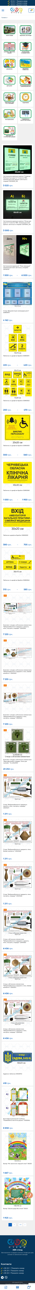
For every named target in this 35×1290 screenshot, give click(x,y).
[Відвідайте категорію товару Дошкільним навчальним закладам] (9, 65)
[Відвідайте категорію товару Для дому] (9, 81)
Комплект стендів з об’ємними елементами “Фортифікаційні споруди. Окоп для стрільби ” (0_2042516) (17, 761)
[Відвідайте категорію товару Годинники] (25, 98)
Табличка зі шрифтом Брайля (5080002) (16, 400)
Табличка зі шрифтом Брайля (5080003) (16, 445)
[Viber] (6, 1277)
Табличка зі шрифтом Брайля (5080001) (16, 356)
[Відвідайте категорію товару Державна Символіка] (25, 65)
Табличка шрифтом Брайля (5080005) (15, 535)
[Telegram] (2, 1277)
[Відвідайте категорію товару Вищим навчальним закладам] (25, 48)
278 (20, 1224)
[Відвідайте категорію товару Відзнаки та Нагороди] (25, 31)
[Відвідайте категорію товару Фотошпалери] (9, 115)
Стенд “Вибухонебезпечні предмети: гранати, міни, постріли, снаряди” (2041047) (15, 806)
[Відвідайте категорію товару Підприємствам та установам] (9, 98)
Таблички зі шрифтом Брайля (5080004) (16, 580)
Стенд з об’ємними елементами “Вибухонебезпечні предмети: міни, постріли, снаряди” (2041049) (15, 1030)
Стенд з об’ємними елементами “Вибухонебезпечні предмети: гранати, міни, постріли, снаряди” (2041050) (16, 940)
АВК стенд (17, 1250)
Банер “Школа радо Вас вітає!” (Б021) (15, 1208)
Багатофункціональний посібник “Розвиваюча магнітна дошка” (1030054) (16, 1119)
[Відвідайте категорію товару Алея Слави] (9, 31)
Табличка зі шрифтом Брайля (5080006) (16, 490)
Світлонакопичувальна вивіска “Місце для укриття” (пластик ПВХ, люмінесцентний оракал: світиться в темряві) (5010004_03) (17, 222)
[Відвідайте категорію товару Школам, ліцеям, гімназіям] (9, 48)
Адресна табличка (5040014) (12, 1074)
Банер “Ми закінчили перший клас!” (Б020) (17, 1163)
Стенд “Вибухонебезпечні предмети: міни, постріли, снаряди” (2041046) (17, 895)
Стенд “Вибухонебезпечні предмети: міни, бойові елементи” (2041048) (17, 850)
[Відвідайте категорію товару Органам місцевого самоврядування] (25, 81)
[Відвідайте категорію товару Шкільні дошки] (9, 132)
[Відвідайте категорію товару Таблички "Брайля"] (25, 115)
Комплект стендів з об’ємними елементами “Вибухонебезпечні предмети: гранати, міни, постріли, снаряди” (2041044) (17, 626)
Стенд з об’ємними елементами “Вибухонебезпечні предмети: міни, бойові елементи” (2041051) (17, 985)
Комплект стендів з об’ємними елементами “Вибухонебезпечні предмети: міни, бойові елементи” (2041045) (17, 671)
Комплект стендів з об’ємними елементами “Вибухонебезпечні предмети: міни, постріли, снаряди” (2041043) (17, 716)
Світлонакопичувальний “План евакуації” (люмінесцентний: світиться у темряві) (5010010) (17, 267)
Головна (4, 17)
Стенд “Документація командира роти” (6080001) (16, 311)
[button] (3, 10)
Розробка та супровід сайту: (17, 1284)
